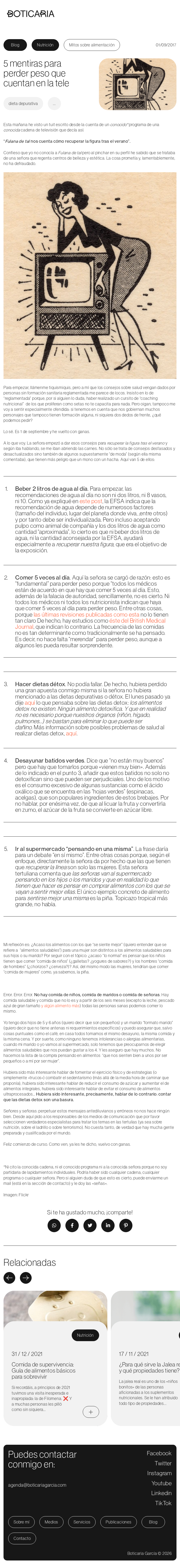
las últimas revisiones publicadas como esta (86, 614)
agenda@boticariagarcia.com (37, 1485)
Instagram (159, 1473)
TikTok (163, 1503)
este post (91, 501)
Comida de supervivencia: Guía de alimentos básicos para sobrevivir (44, 1371)
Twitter (163, 1463)
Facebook (159, 1453)
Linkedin (161, 1493)
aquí (30, 702)
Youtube (162, 1483)
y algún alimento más (60, 1005)
